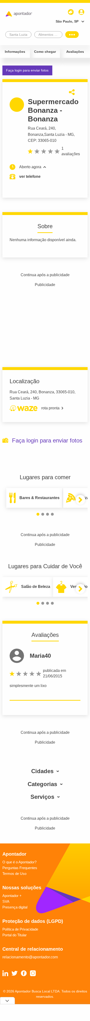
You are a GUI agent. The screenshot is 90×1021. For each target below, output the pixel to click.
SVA (5, 901)
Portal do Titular (14, 935)
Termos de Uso (14, 874)
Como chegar (45, 52)
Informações (15, 52)
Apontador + (12, 896)
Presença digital (14, 907)
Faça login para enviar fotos (27, 70)
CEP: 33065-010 (42, 140)
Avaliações (75, 52)
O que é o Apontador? (19, 862)
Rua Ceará (37, 128)
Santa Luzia (54, 134)
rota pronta (50, 408)
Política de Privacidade (20, 929)
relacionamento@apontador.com (30, 957)
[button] (37, 514)
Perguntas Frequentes (19, 868)
